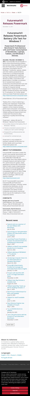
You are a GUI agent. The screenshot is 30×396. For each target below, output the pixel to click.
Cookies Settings (15, 387)
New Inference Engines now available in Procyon (15, 304)
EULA (28, 364)
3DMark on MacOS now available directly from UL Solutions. (17, 247)
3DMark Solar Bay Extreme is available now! (16, 281)
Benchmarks (11, 5)
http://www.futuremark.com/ (11, 178)
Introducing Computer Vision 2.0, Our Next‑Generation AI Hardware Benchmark (17, 259)
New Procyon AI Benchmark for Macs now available (16, 292)
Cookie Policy (23, 364)
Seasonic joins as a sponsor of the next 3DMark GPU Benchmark (16, 225)
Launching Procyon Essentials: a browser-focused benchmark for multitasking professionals (17, 240)
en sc (8, 12)
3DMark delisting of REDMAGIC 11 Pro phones (16, 253)
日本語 (19, 355)
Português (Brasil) (6, 358)
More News (10, 324)
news (13, 12)
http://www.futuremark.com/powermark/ (15, 95)
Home (2, 12)
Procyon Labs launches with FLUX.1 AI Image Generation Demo (15, 274)
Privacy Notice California (13, 364)
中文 (8, 355)
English (3, 355)
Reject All (15, 390)
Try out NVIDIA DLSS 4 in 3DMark (14, 310)
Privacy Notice (4, 364)
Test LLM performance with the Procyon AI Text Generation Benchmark (16, 316)
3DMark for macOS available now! (15, 298)
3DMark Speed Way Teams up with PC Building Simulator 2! (16, 287)
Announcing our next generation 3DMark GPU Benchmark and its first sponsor (17, 233)
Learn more (4, 384)
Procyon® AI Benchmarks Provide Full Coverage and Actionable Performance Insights (17, 267)
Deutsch (13, 355)
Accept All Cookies (15, 393)
